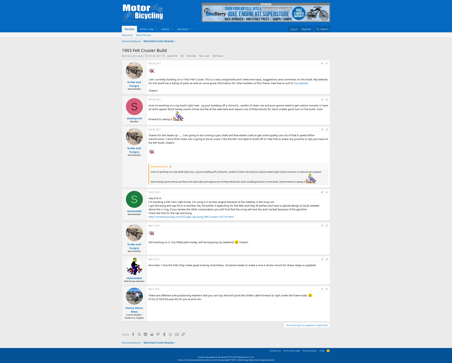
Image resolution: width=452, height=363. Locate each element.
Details (270, 360)
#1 (327, 63)
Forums (129, 29)
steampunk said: (159, 166)
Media (165, 29)
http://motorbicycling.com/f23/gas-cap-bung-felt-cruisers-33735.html (191, 216)
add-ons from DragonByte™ (218, 360)
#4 (327, 192)
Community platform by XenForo (226, 357)
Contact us (275, 350)
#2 (327, 99)
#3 (327, 129)
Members (183, 29)
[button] (156, 29)
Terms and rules (291, 350)
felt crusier (204, 55)
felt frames (218, 55)
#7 (327, 289)
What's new (147, 29)
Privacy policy (309, 350)
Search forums (143, 35)
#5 (327, 225)
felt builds (191, 55)
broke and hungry (134, 55)
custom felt (171, 55)
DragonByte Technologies (254, 360)
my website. (301, 83)
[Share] (322, 64)
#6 (327, 259)
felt (182, 55)
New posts (127, 35)
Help (321, 350)
